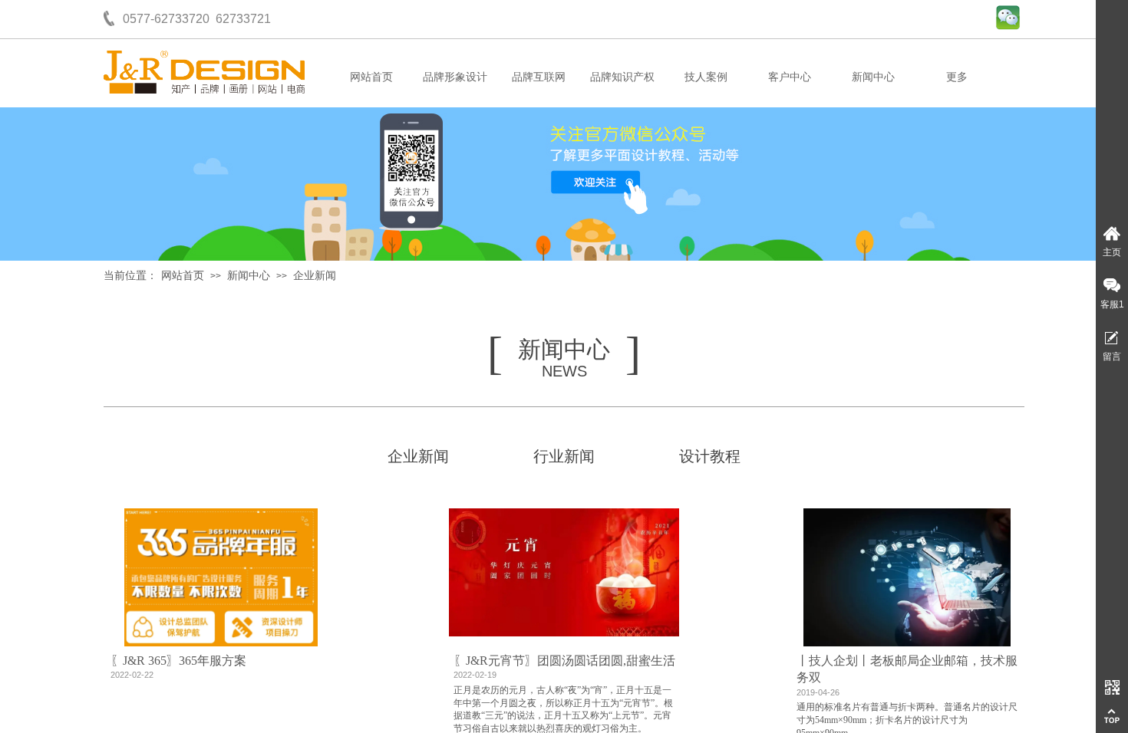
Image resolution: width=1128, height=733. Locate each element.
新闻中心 (873, 77)
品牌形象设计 (455, 77)
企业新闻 (314, 275)
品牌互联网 (539, 77)
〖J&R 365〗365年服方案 (178, 660)
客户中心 (789, 77)
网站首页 (371, 77)
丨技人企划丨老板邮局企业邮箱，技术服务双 (907, 669)
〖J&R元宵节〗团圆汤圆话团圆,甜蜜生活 (564, 660)
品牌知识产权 (622, 77)
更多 (957, 77)
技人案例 (705, 77)
